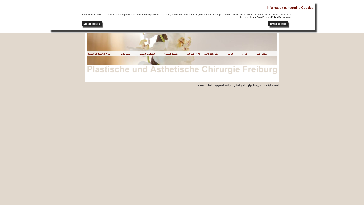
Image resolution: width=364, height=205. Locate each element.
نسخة (201, 85)
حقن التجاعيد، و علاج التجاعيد (203, 53)
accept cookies (91, 24)
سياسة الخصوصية (223, 85)
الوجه (231, 53)
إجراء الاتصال (104, 53)
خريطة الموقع (254, 85)
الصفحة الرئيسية (271, 85)
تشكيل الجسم (147, 53)
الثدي (245, 53)
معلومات (125, 53)
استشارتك (262, 53)
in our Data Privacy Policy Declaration (270, 17)
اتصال (209, 85)
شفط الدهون (171, 53)
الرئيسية (92, 53)
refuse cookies (278, 24)
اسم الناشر (239, 85)
